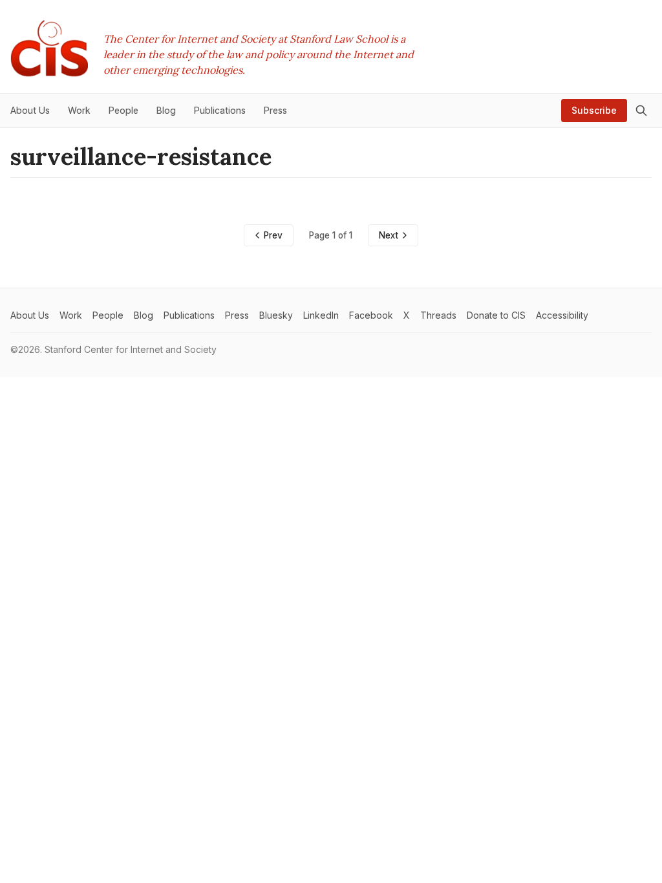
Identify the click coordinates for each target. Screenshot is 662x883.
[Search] (641, 110)
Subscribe (594, 110)
